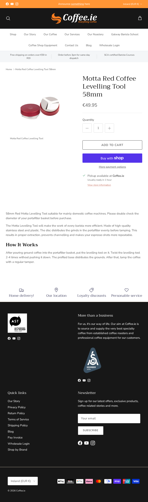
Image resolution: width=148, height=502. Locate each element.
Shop (13, 34)
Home (9, 69)
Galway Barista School (124, 34)
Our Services (72, 34)
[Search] (8, 18)
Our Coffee (50, 34)
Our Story (30, 34)
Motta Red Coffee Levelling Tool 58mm (35, 69)
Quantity (88, 120)
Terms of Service (18, 419)
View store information (99, 185)
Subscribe (90, 430)
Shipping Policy (18, 425)
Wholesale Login (109, 45)
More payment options (112, 167)
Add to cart (112, 145)
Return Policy (16, 413)
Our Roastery (95, 34)
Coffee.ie (20, 490)
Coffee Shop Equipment (43, 45)
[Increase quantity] (109, 128)
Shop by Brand (17, 450)
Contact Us (71, 45)
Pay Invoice (15, 437)
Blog (89, 45)
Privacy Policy (17, 407)
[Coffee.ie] (74, 18)
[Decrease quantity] (87, 128)
